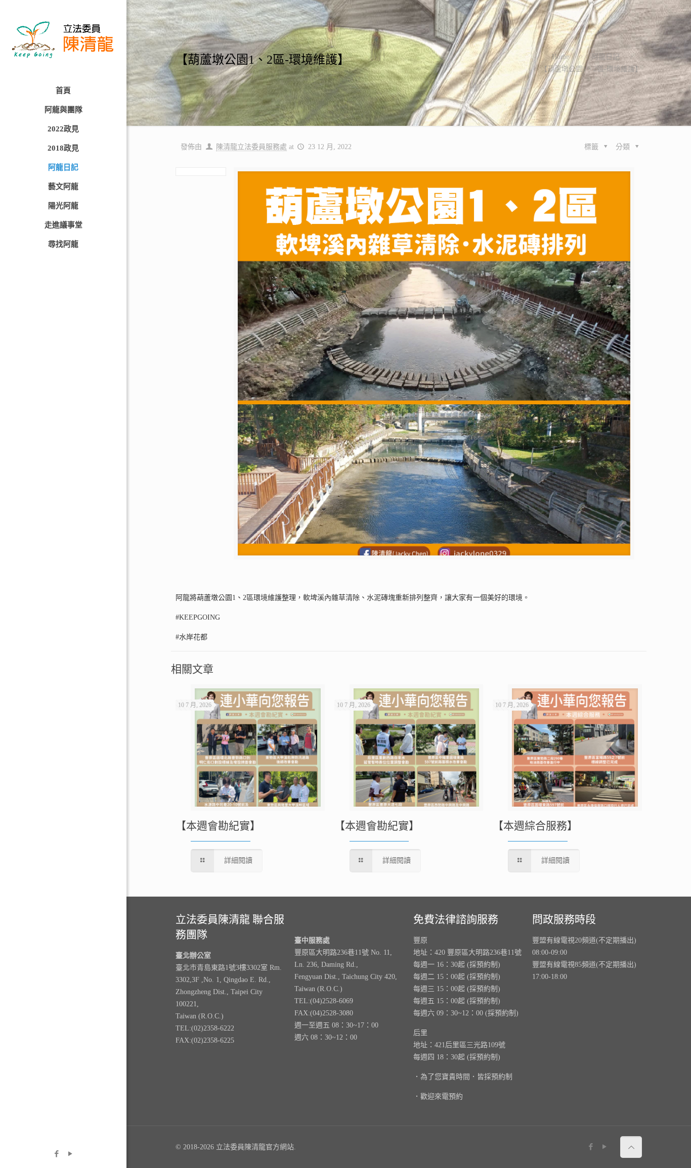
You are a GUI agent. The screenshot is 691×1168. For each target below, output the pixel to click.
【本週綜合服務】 (535, 826)
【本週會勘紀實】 (218, 826)
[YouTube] (70, 1154)
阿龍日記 (605, 57)
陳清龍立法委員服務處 (251, 147)
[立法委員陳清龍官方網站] (63, 40)
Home (560, 57)
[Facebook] (56, 1154)
